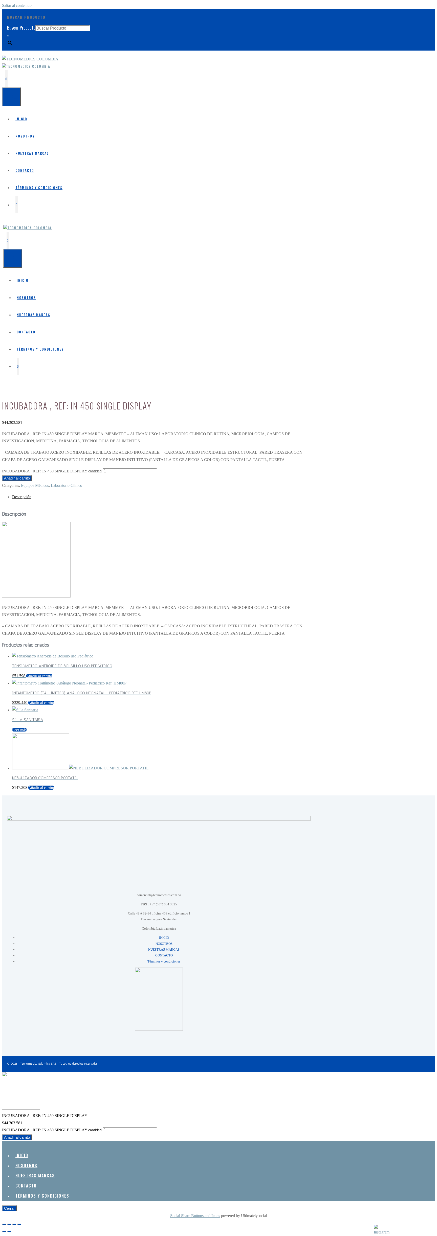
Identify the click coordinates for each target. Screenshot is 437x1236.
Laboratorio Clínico (66, 485)
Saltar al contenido (17, 5)
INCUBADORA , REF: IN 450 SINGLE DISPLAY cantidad (52, 471)
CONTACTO (24, 170)
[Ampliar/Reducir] (4, 1224)
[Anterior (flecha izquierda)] (4, 1231)
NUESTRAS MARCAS (32, 153)
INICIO (21, 118)
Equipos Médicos (35, 485)
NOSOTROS (25, 136)
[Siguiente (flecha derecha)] (9, 1231)
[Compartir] (14, 1224)
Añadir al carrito (17, 478)
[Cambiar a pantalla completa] (9, 1224)
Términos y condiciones (38, 187)
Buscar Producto (21, 27)
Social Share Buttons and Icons (195, 1216)
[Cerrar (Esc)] (19, 1224)
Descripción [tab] (21, 497)
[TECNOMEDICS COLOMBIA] (26, 66)
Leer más (19, 730)
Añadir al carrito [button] (39, 676)
